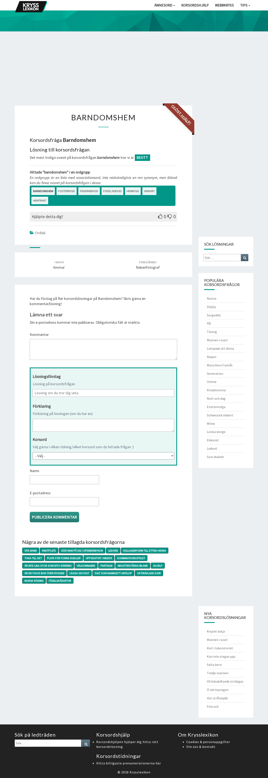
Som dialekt (215, 457)
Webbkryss (224, 5)
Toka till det (33, 558)
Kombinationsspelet (131, 558)
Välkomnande (86, 565)
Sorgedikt (214, 315)
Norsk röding (34, 581)
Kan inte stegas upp (221, 656)
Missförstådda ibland (133, 565)
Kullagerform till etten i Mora (144, 550)
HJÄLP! (186, 119)
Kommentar (39, 334)
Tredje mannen (217, 673)
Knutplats (49, 550)
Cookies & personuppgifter (208, 742)
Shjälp (157, 565)
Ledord (113, 550)
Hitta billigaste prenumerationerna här (128, 763)
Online (211, 382)
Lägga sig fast (79, 573)
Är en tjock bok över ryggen (44, 573)
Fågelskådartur (60, 581)
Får (209, 323)
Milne (211, 423)
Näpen (211, 357)
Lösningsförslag (47, 376)
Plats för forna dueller (64, 558)
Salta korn (214, 664)
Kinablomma (216, 390)
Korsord (40, 439)
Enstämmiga (216, 407)
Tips (244, 5)
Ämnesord (164, 5)
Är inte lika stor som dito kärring (48, 565)
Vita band (30, 550)
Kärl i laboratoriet (220, 648)
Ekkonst (213, 440)
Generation (215, 373)
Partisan (106, 565)
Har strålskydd (217, 698)
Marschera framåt (220, 365)
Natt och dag (216, 398)
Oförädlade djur (149, 573)
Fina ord (212, 706)
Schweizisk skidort (220, 415)
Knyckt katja (216, 631)
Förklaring (42, 406)
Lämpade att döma (220, 348)
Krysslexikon (140, 772)
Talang (212, 332)
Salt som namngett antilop (113, 573)
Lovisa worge (216, 432)
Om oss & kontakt (200, 747)
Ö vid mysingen (217, 690)
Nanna (211, 298)
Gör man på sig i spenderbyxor (82, 550)
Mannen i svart (217, 340)
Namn (34, 470)
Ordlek (40, 232)
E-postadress (40, 492)
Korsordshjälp (195, 5)
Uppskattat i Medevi (99, 558)
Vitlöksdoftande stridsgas (225, 681)
